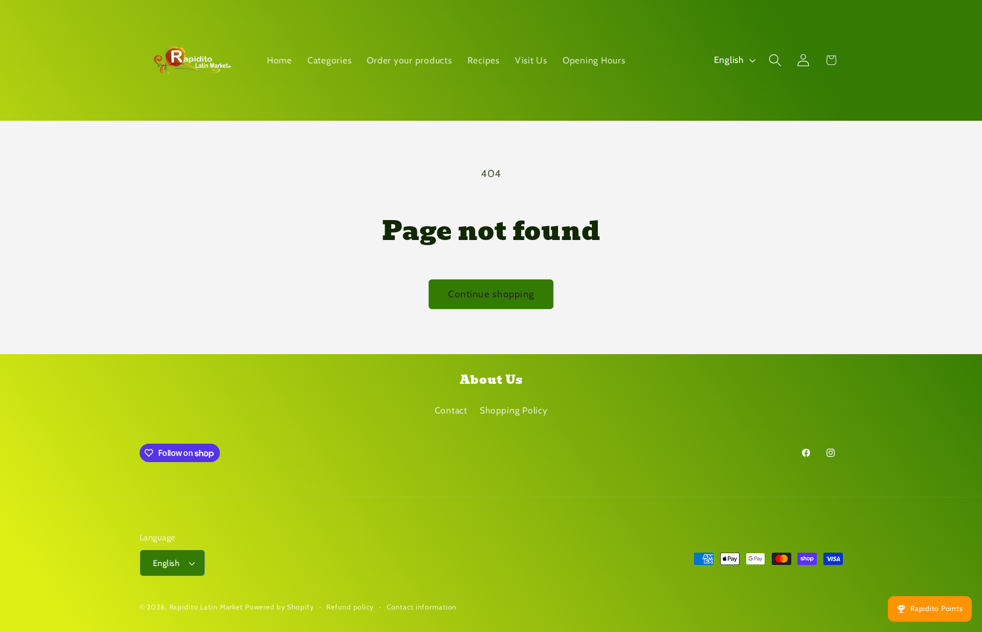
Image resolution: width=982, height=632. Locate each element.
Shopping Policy (513, 410)
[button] (775, 60)
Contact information (422, 607)
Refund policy (349, 607)
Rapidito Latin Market (206, 607)
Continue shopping (491, 294)
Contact (451, 410)
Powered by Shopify (279, 607)
